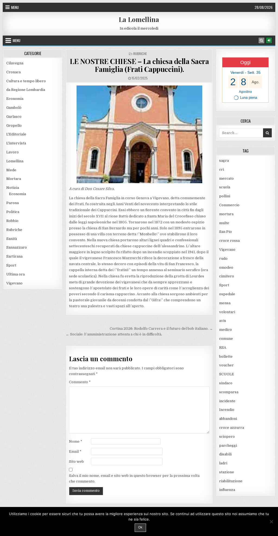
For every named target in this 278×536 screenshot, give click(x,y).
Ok (140, 527)
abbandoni (228, 419)
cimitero (226, 276)
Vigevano (14, 283)
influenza (227, 490)
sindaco (225, 383)
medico (225, 330)
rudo (223, 258)
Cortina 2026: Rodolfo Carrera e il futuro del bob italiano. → (161, 328)
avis (222, 321)
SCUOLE (226, 374)
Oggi (245, 62)
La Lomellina (139, 19)
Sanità (11, 239)
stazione (226, 472)
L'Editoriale (16, 134)
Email (75, 451)
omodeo (226, 267)
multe (224, 223)
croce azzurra (231, 428)
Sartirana (14, 256)
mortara (226, 214)
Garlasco (13, 117)
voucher (226, 365)
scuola (224, 187)
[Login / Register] (269, 40)
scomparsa (228, 392)
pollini (224, 196)
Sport (11, 265)
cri (221, 169)
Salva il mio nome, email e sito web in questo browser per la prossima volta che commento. (134, 478)
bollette (226, 356)
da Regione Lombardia (25, 90)
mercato (226, 178)
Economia (14, 99)
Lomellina (14, 161)
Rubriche (140, 53)
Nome (75, 441)
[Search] (261, 40)
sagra (224, 160)
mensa (224, 303)
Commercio (229, 205)
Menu (15, 7)
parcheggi (228, 445)
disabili (225, 454)
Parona (12, 203)
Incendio (226, 410)
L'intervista (16, 143)
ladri (223, 463)
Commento (80, 382)
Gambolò (13, 108)
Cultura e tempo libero (26, 81)
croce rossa (229, 241)
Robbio (12, 221)
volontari (227, 312)
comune (226, 339)
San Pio (225, 232)
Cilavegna (14, 63)
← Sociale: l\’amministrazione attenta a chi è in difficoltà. (114, 334)
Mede (11, 170)
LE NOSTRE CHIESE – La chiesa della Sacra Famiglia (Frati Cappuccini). (139, 65)
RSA (222, 347)
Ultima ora (15, 274)
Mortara (13, 179)
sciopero (227, 436)
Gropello (14, 125)
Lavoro (12, 152)
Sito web (76, 461)
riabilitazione (230, 481)
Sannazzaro (16, 247)
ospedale (227, 294)
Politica (12, 212)
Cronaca (13, 72)
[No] (271, 521)
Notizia (12, 188)
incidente (227, 401)
